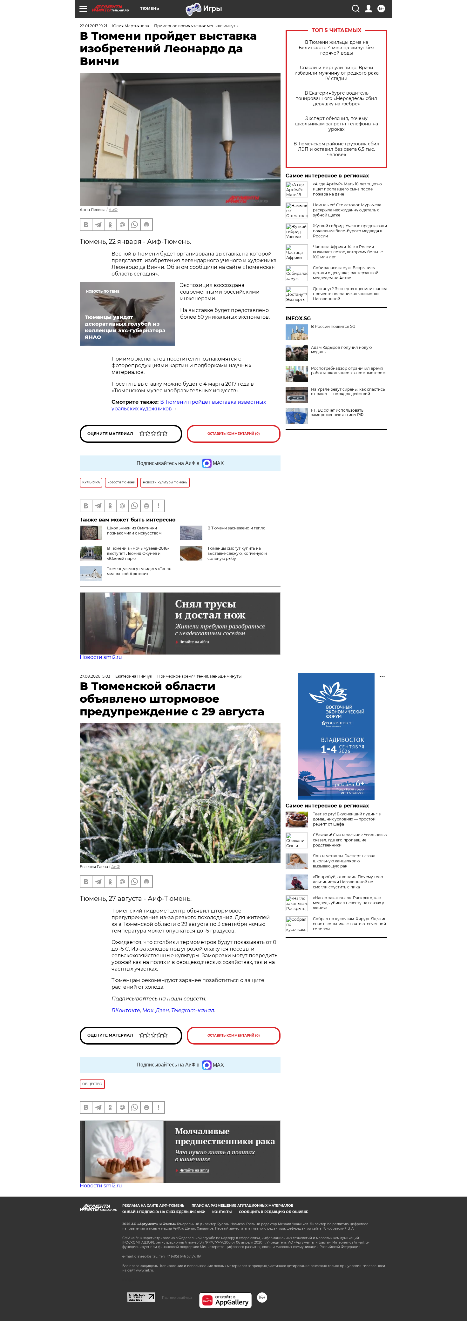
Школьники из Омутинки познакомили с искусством (134, 530)
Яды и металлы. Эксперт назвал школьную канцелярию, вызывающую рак (344, 860)
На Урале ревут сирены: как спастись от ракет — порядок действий (348, 391)
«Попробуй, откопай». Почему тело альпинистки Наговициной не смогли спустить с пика (348, 881)
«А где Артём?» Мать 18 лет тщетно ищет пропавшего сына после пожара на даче (347, 189)
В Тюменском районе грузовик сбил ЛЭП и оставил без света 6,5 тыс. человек (336, 149)
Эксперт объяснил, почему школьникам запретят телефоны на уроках (336, 124)
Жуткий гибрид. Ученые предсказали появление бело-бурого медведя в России (350, 230)
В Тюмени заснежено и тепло (236, 528)
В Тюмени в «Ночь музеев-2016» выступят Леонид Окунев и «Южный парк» (138, 553)
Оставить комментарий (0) (233, 434)
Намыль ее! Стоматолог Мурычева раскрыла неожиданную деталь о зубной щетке (347, 209)
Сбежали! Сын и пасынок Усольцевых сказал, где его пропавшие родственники (350, 840)
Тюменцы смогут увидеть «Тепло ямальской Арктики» (139, 571)
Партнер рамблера (177, 1297)
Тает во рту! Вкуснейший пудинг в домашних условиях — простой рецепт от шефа (347, 819)
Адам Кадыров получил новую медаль (341, 349)
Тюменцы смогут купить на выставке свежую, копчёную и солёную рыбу (237, 553)
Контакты (222, 1212)
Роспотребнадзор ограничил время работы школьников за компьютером (348, 370)
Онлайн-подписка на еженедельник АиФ (163, 1212)
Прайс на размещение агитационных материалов (243, 1206)
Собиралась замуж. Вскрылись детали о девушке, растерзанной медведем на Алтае (345, 272)
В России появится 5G (333, 326)
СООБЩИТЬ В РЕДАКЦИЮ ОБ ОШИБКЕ (273, 1212)
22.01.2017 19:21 (93, 25)
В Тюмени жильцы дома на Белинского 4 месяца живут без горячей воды (336, 48)
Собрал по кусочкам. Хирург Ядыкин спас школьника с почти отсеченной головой (350, 923)
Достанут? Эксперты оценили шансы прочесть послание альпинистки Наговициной (350, 293)
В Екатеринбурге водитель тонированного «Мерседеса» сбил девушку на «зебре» (336, 98)
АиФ (113, 209)
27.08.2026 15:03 (95, 676)
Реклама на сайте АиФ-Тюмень (153, 1206)
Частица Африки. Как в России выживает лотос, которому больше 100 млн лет (348, 251)
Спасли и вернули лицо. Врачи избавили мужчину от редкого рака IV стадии (336, 73)
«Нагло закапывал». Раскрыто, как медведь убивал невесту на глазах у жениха (348, 902)
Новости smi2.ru (101, 657)
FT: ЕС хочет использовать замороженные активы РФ (337, 412)
